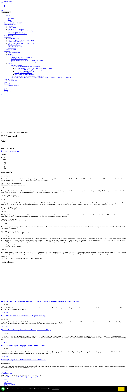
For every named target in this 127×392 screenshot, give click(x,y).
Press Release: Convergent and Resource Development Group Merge (26, 330)
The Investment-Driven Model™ (13, 23)
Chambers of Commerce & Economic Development (22, 31)
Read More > (4, 312)
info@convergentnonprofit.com (32, 377)
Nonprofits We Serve (10, 49)
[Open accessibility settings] (3, 389)
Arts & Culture (12, 27)
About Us (7, 15)
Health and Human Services (15, 32)
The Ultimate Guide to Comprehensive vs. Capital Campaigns (24, 316)
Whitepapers (11, 55)
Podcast (10, 54)
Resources (7, 51)
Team (9, 16)
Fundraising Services (10, 24)
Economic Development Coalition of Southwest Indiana (23, 40)
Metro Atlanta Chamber (14, 45)
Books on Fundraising (14, 52)
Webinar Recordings (16, 65)
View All (3, 372)
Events (6, 82)
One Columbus (12, 48)
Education (10, 26)
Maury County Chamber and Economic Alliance (21, 43)
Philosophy (11, 18)
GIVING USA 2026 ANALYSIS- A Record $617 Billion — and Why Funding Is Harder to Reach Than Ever (40, 301)
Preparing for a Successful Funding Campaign (23, 62)
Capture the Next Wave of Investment (21, 57)
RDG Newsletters (12, 80)
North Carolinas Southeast (15, 46)
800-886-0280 (9, 377)
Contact (6, 381)
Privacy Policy (8, 383)
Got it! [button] (121, 389)
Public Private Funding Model (19, 59)
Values (9, 20)
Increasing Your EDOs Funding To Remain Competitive (30, 70)
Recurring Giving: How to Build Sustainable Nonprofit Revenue (23, 360)
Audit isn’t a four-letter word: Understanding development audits (28, 76)
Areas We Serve (8, 35)
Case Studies (7, 37)
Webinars (10, 63)
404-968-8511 (20, 377)
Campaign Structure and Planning (24, 73)
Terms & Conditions (9, 384)
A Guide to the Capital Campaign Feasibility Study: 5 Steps (23, 346)
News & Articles (8, 79)
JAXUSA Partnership (13, 38)
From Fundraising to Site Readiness (24, 74)
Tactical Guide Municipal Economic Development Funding (27, 60)
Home (6, 379)
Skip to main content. (6, 1)
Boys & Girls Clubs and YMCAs (17, 29)
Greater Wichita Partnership (15, 41)
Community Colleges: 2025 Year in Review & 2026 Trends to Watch (33, 68)
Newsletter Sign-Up (13, 85)
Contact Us (7, 84)
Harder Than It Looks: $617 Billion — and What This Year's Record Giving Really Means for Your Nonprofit (41, 77)
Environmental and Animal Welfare (17, 34)
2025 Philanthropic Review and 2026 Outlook (27, 66)
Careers (10, 21)
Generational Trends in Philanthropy (24, 71)
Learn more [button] (55, 389)
